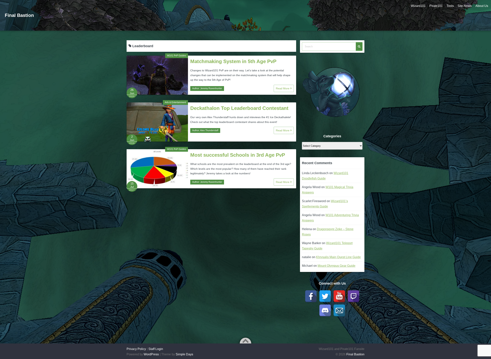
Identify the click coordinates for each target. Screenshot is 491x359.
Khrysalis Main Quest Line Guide (338, 257)
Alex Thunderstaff (209, 130)
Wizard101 (418, 5)
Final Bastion (19, 15)
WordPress (151, 354)
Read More (283, 88)
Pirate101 (436, 5)
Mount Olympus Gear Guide (336, 265)
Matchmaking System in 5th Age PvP (233, 61)
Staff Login (155, 349)
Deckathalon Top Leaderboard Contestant (239, 108)
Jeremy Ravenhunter (211, 88)
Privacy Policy (136, 349)
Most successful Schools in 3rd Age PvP (237, 155)
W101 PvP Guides (176, 55)
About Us (481, 5)
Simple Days (184, 354)
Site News (465, 5)
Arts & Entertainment (175, 102)
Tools (450, 5)
